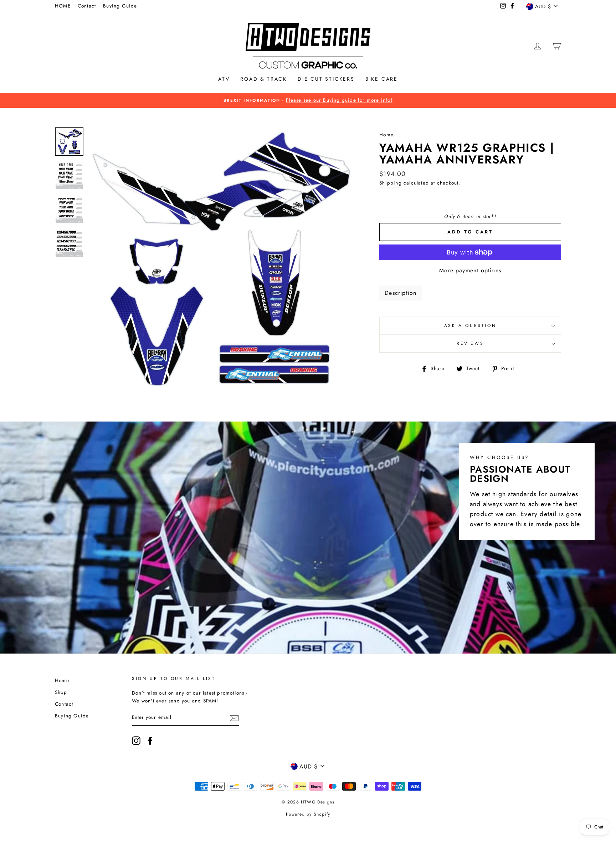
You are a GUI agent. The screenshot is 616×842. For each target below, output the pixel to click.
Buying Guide (120, 5)
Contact (87, 5)
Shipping (390, 182)
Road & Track (263, 78)
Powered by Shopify (308, 814)
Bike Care (381, 78)
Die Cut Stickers (326, 78)
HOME (63, 5)
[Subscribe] (234, 717)
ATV (224, 78)
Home (386, 134)
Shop (61, 692)
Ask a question (470, 325)
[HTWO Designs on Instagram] (136, 740)
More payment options (470, 270)
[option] (308, 100)
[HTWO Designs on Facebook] (150, 740)
